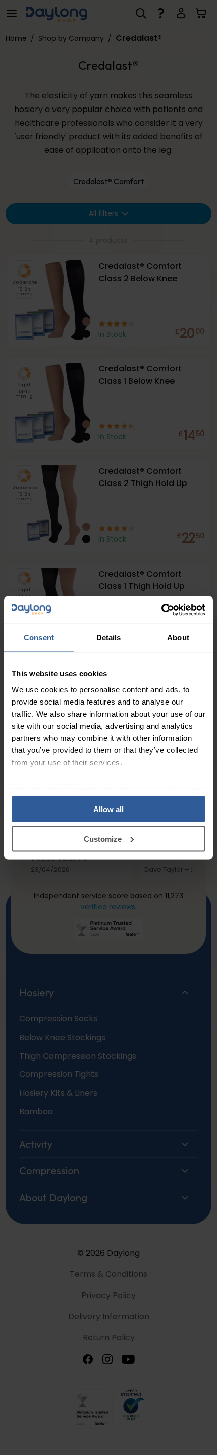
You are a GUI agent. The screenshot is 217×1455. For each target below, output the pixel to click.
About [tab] (178, 637)
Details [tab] (108, 637)
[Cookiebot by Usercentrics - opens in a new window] (161, 609)
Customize (103, 838)
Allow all (108, 809)
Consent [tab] (39, 637)
